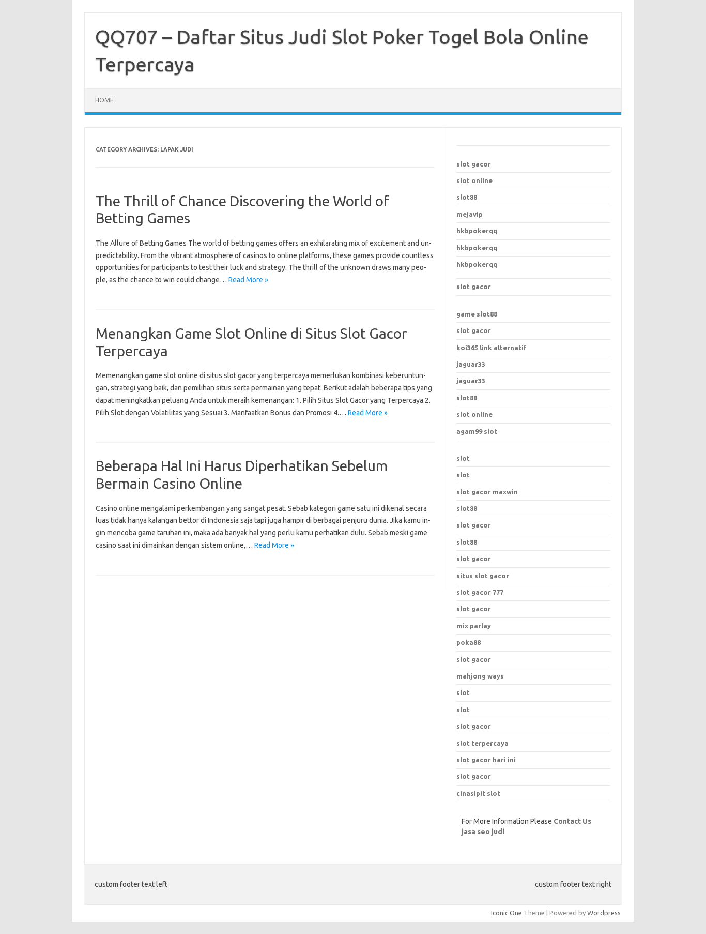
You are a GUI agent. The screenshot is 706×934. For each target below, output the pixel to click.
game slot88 (476, 314)
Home (104, 100)
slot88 (466, 197)
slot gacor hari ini (486, 759)
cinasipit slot (478, 793)
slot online (474, 180)
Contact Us (572, 821)
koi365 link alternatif (491, 347)
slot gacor (473, 164)
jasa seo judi (483, 831)
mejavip (469, 214)
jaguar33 (470, 364)
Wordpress (604, 912)
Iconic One (506, 912)
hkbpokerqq (476, 230)
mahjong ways (480, 676)
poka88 (468, 642)
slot (463, 458)
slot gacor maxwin (487, 491)
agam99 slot (476, 431)
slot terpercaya (482, 743)
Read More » (248, 280)
